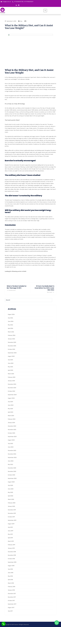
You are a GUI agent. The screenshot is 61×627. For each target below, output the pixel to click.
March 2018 (11, 583)
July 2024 (10, 401)
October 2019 (11, 516)
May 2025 (10, 366)
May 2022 (10, 464)
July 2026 (10, 318)
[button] (56, 622)
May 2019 (10, 534)
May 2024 (10, 408)
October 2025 (11, 349)
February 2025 (11, 377)
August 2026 (11, 314)
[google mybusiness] (16, 5)
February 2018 (11, 586)
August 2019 (11, 523)
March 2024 (11, 415)
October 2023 (11, 433)
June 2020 (10, 489)
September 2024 (12, 394)
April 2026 (10, 328)
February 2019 (11, 544)
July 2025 (10, 359)
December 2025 (12, 342)
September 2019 (12, 520)
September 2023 (12, 436)
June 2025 (10, 363)
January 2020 (11, 506)
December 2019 (12, 510)
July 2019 (10, 527)
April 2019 (10, 537)
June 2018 (10, 572)
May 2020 (10, 492)
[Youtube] (18, 5)
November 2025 (12, 346)
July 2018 (10, 569)
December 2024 (12, 384)
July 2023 (10, 443)
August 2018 (11, 565)
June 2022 (10, 461)
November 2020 (12, 471)
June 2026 (10, 321)
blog (21, 21)
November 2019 (12, 513)
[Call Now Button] (3, 624)
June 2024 (10, 405)
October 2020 (11, 475)
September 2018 (12, 562)
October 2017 (11, 600)
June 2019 (10, 530)
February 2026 (11, 335)
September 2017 (12, 604)
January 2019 (11, 548)
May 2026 (10, 325)
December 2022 (12, 450)
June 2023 (10, 447)
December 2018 (12, 551)
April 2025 (10, 370)
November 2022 (12, 454)
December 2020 (12, 468)
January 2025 (11, 380)
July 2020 (10, 485)
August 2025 (11, 356)
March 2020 (11, 499)
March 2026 (11, 332)
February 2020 (11, 503)
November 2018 (12, 555)
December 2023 (12, 426)
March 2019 (11, 541)
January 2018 (11, 590)
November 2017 (12, 597)
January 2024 (11, 422)
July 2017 (10, 611)
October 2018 (11, 558)
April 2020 (10, 496)
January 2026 (11, 339)
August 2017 (11, 607)
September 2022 (12, 457)
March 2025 (11, 373)
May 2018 (10, 576)
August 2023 (11, 440)
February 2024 (11, 419)
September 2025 (12, 352)
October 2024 (11, 391)
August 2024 (11, 398)
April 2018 (10, 579)
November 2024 (12, 387)
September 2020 (12, 478)
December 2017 (12, 593)
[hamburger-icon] (45, 10)
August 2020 (11, 482)
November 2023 (12, 429)
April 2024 (10, 412)
